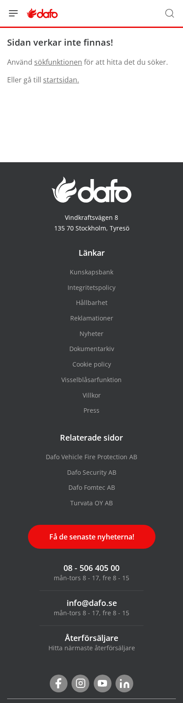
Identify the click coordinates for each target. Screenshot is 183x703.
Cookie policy (91, 364)
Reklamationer (91, 318)
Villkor (92, 395)
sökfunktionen (58, 62)
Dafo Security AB (91, 472)
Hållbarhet (91, 302)
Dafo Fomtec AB (91, 487)
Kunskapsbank (91, 272)
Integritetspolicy (91, 287)
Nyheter (91, 333)
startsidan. (61, 80)
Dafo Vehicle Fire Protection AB (91, 457)
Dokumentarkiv (91, 348)
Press (91, 410)
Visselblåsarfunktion (91, 379)
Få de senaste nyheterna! (91, 537)
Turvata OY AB (91, 503)
